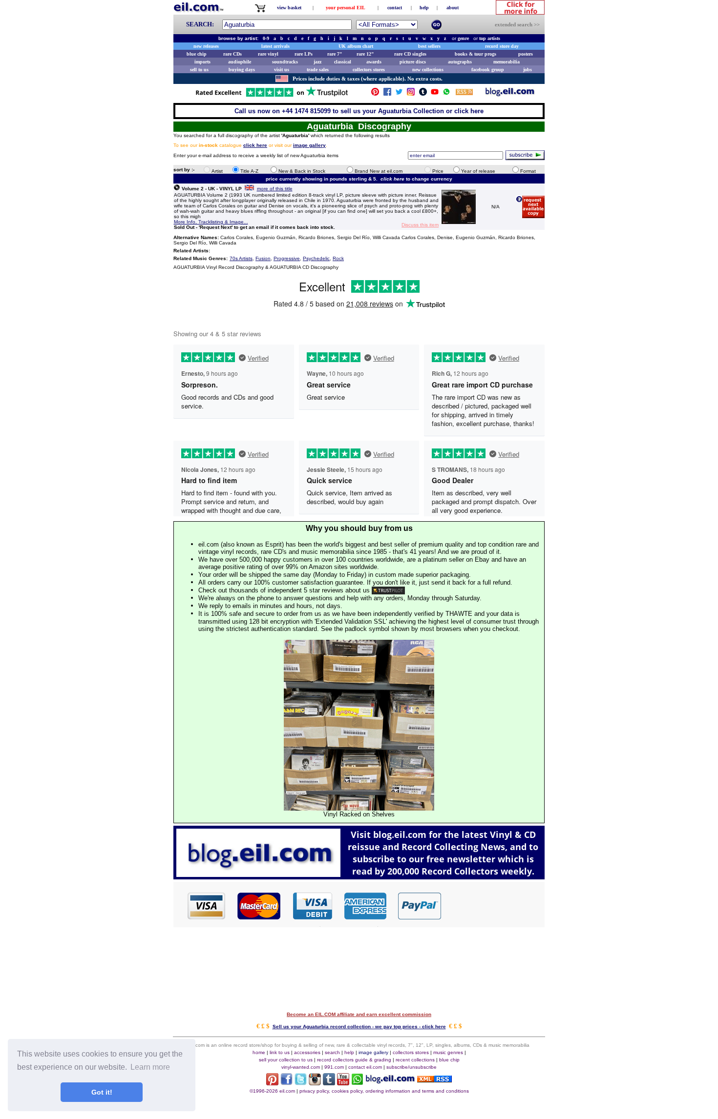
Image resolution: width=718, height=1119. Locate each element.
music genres (448, 1052)
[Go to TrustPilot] (271, 96)
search (332, 1052)
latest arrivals (275, 46)
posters (525, 54)
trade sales (318, 69)
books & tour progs (475, 54)
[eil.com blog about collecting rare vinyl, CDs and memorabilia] (359, 877)
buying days (242, 69)
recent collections (415, 1059)
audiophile (239, 61)
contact (394, 7)
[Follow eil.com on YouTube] (343, 1082)
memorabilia (506, 61)
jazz (317, 61)
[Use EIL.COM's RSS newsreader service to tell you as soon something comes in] (434, 1080)
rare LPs (304, 54)
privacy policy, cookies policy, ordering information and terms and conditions (384, 1091)
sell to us (199, 69)
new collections (427, 69)
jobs (527, 69)
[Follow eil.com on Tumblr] (329, 1082)
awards (373, 61)
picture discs (413, 61)
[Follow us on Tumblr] (423, 94)
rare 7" (334, 54)
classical (342, 61)
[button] (493, 905)
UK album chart (355, 46)
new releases (206, 46)
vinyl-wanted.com (300, 1067)
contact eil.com (365, 1067)
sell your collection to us (286, 1059)
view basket (289, 7)
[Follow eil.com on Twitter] (301, 1082)
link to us (280, 1052)
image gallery (373, 1052)
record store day (502, 46)
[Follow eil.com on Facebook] (286, 1082)
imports (202, 61)
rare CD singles (410, 54)
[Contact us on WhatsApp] (446, 94)
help (424, 7)
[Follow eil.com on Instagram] (315, 1082)
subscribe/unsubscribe (411, 1067)
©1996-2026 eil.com (272, 1091)
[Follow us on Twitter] (399, 94)
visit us (281, 69)
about (452, 7)
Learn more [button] (150, 1067)
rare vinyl (268, 54)
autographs (460, 61)
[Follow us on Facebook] (387, 94)
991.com (334, 1067)
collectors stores (369, 69)
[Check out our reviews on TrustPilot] (388, 590)
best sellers (429, 46)
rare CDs (232, 54)
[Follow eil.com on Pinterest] (272, 1082)
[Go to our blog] (510, 94)
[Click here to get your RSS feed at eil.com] (464, 93)
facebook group (487, 69)
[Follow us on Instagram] (411, 94)
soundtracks (285, 61)
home (259, 1052)
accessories (307, 1052)
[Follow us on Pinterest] (375, 94)
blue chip (197, 54)
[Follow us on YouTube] (435, 94)
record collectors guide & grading (354, 1059)
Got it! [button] (101, 1092)
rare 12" (365, 54)
